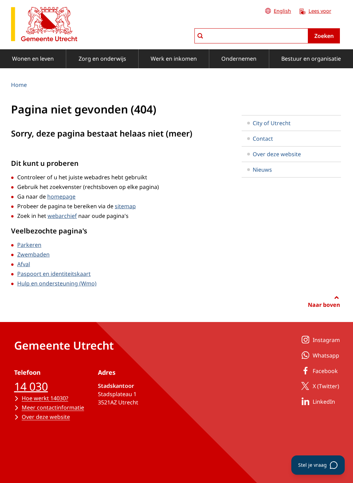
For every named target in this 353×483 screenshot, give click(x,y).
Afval (23, 264)
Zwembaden (33, 254)
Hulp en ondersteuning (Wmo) (57, 283)
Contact (263, 138)
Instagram (326, 340)
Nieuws (262, 169)
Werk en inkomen (174, 58)
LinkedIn (324, 401)
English (282, 11)
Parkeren (29, 245)
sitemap (125, 206)
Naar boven (324, 305)
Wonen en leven (33, 58)
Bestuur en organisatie (311, 58)
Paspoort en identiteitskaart (54, 274)
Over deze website (277, 154)
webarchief (62, 216)
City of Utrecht (272, 123)
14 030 (31, 386)
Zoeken (324, 36)
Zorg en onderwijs (102, 58)
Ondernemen (238, 58)
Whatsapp (326, 355)
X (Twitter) (326, 386)
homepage (61, 196)
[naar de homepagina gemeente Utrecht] (44, 25)
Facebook (325, 371)
